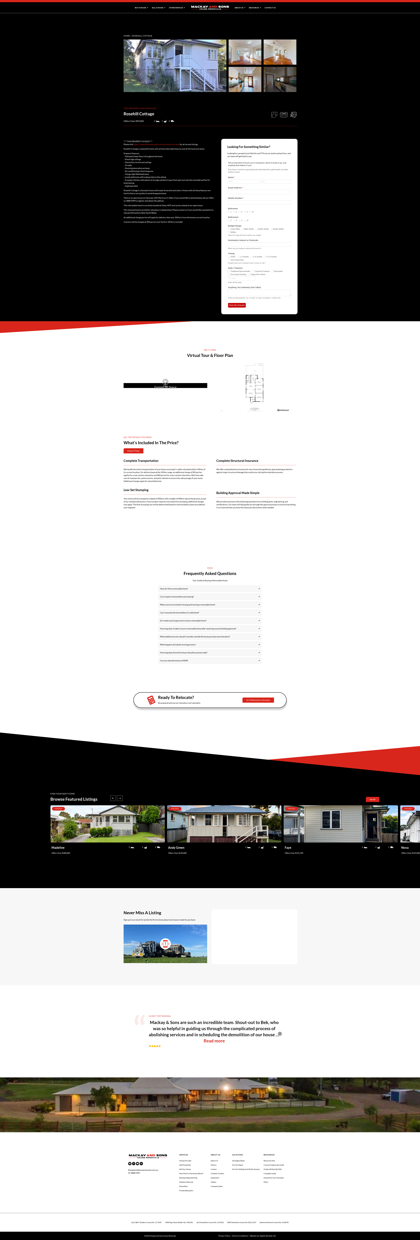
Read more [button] (214, 1040)
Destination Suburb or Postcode (243, 240)
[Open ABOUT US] (245, 7)
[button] (113, 798)
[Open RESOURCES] (260, 7)
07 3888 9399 (134, 1173)
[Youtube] (137, 1163)
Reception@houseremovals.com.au (143, 1170)
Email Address (239, 188)
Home (127, 36)
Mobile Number (239, 198)
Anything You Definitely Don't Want (244, 287)
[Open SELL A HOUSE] (165, 7)
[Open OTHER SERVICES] (184, 7)
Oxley (165, 386)
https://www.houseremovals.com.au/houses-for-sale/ (156, 144)
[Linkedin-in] (141, 1163)
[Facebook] (129, 1163)
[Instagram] (133, 1163)
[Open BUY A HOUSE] (148, 7)
